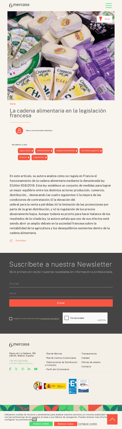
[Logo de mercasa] (38, 386)
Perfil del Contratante (57, 369)
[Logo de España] (55, 386)
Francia (23, 157)
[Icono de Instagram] (22, 369)
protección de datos (49, 318)
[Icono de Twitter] (16, 369)
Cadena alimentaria (65, 150)
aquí (34, 419)
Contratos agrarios (90, 150)
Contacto (86, 366)
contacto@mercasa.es (20, 363)
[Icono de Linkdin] (29, 369)
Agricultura (25, 150)
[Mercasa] (19, 6)
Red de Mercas (54, 353)
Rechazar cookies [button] (65, 424)
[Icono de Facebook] (10, 369)
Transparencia (89, 353)
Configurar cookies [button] (87, 423)
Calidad (86, 358)
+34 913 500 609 (18, 361)
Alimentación (43, 150)
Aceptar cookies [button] (41, 424)
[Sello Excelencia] (72, 386)
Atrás (107, 19)
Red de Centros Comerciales (61, 358)
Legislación (38, 157)
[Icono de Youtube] (36, 369)
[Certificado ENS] (83, 386)
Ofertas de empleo (91, 362)
